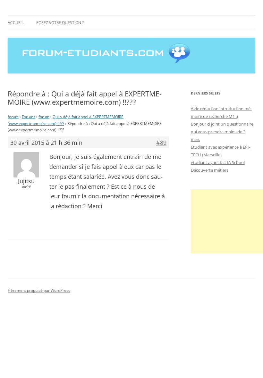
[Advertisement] (227, 221)
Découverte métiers (209, 170)
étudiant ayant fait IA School (218, 162)
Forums (28, 116)
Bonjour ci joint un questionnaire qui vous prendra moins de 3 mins (222, 131)
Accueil (15, 22)
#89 (161, 142)
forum (13, 116)
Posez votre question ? (60, 22)
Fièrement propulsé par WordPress (39, 290)
